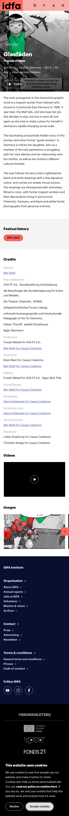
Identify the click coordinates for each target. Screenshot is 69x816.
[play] (34, 479)
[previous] (4, 532)
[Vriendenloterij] (34, 714)
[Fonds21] (34, 751)
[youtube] (8, 690)
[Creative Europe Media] (34, 728)
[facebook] (29, 690)
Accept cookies (39, 806)
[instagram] (18, 690)
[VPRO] (34, 740)
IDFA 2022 (13, 237)
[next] (65, 532)
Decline (14, 806)
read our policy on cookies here (36, 786)
